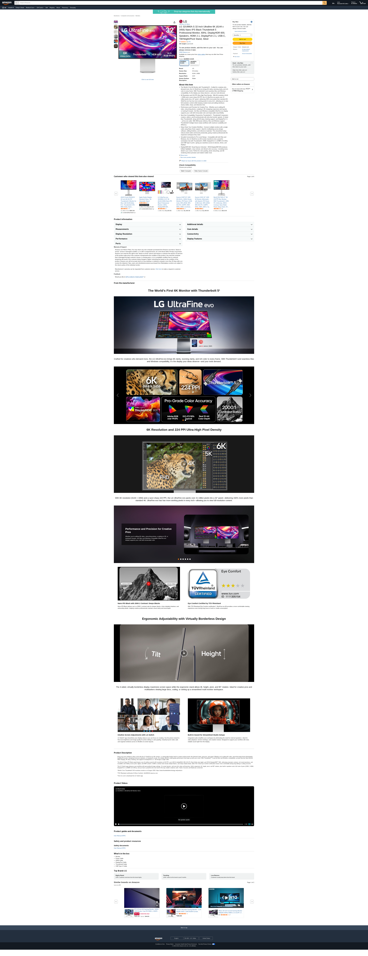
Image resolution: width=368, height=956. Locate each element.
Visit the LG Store (184, 24)
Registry (52, 7)
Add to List (235, 79)
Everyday (73, 7)
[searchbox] (170, 3)
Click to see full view (148, 79)
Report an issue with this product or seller (194, 161)
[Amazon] (7, 2)
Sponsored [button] (116, 885)
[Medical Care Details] (34, 7)
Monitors (138, 15)
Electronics (117, 15)
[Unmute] (252, 824)
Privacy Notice (170, 944)
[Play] (115, 824)
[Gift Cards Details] (43, 7)
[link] (128, 202)
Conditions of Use (160, 944)
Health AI (11, 7)
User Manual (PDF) (120, 835)
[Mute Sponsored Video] (157, 905)
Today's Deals (20, 7)
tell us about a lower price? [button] (135, 277)
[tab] (183, 420)
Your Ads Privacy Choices (205, 944)
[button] (4, 7)
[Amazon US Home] (158, 939)
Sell (47, 7)
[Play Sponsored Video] (184, 898)
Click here (159, 269)
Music (58, 7)
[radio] (116, 22)
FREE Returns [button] (183, 52)
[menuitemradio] (249, 824)
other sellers (201, 54)
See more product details (188, 157)
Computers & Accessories (127, 15)
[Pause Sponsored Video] (157, 902)
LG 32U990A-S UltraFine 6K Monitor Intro (127, 790)
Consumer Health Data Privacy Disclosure (186, 944)
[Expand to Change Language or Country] (334, 3)
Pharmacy (65, 7)
